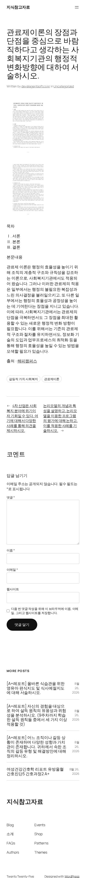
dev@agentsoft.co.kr (35, 86)
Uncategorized (64, 86)
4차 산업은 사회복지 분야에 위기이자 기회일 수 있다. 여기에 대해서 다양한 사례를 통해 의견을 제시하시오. (22, 418)
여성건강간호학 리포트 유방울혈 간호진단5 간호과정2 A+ (35, 771)
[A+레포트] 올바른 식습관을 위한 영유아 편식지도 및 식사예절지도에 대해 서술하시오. (36, 688)
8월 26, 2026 (75, 687)
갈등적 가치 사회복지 (23, 379)
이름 (11, 550)
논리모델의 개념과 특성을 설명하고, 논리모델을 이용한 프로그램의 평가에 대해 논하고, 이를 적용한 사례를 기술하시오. (60, 418)
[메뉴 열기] (76, 7)
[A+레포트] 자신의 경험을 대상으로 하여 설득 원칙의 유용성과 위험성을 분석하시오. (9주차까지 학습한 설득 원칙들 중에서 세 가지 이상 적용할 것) (37, 715)
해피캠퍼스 (27, 360)
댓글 (11, 497)
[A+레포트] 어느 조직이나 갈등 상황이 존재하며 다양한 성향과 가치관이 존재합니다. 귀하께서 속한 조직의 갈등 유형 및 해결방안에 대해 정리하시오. (36, 746)
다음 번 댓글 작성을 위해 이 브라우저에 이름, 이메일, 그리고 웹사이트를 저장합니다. (44, 611)
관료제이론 (52, 379)
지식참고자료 (18, 7)
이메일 (12, 569)
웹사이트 (13, 589)
